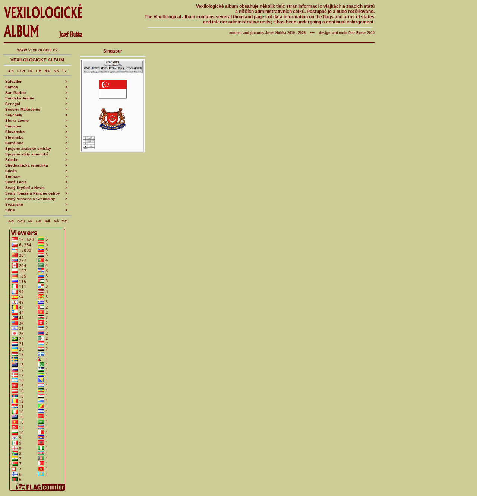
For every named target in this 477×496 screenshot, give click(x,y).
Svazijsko (14, 204)
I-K (30, 71)
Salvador (13, 81)
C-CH (21, 71)
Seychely (13, 115)
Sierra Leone (17, 121)
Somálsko (14, 143)
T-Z (64, 71)
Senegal (12, 104)
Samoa (11, 87)
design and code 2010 (347, 33)
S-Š (56, 71)
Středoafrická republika (26, 165)
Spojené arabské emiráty (28, 148)
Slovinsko (14, 137)
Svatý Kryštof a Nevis (25, 188)
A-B (11, 71)
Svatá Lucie (16, 182)
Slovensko (15, 132)
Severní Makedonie (22, 109)
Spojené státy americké (26, 154)
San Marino (15, 93)
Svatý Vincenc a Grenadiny (30, 199)
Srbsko (11, 160)
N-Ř (47, 71)
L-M (38, 71)
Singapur (13, 126)
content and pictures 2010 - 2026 (267, 33)
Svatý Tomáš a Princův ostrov (32, 193)
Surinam (12, 176)
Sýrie (10, 210)
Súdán (11, 171)
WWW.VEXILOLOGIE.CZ (37, 50)
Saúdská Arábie (19, 98)
